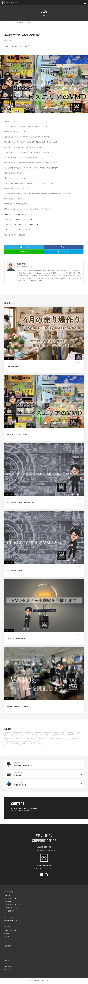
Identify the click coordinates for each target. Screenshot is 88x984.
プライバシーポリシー (10, 970)
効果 (78, 734)
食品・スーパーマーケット (13, 905)
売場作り (25, 46)
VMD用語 (30, 739)
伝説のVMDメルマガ (12, 743)
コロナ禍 (28, 734)
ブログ (6, 963)
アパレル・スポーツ (11, 898)
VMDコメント (19, 739)
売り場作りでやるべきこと (12, 920)
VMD (16, 46)
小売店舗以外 (10, 911)
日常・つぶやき (27, 743)
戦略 (62, 734)
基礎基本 (70, 734)
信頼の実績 (7, 946)
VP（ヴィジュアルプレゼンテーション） (19, 219)
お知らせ (8, 739)
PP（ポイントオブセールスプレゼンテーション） (22, 224)
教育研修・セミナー (62, 739)
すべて (7, 734)
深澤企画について (9, 960)
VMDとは (8, 46)
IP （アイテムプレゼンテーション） (18, 230)
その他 (38, 743)
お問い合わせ (8, 966)
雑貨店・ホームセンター (13, 908)
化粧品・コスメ (10, 901)
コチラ (17, 193)
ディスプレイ (17, 734)
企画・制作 (75, 739)
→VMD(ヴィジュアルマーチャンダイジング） (19, 214)
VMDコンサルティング (44, 739)
